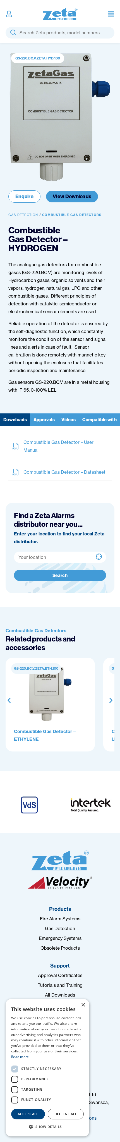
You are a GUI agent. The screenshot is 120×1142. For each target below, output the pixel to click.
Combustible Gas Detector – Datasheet (64, 472)
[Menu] (111, 14)
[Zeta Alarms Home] (60, 14)
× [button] (83, 1005)
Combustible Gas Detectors (72, 215)
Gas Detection (23, 215)
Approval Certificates (60, 975)
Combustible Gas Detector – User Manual (58, 446)
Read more (20, 1056)
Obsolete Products (60, 948)
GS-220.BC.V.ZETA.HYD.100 (37, 58)
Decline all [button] (65, 1114)
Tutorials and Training (60, 985)
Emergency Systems (60, 938)
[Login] (9, 14)
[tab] (15, 419)
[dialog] (47, 1067)
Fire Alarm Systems (60, 918)
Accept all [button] (28, 1114)
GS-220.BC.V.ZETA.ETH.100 (36, 668)
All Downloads (60, 995)
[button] (9, 700)
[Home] (60, 860)
